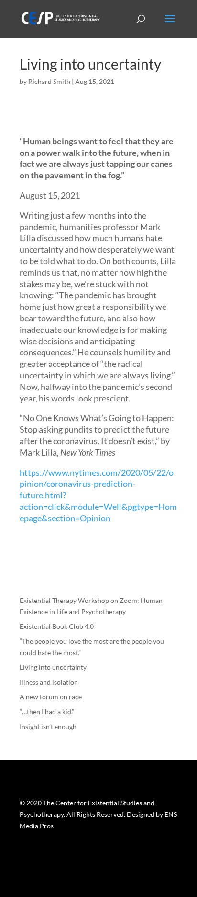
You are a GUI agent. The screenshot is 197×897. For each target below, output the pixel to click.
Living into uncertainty (53, 667)
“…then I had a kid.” (47, 712)
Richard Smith (49, 81)
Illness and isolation (49, 682)
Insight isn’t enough (48, 726)
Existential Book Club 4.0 (57, 626)
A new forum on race (51, 697)
